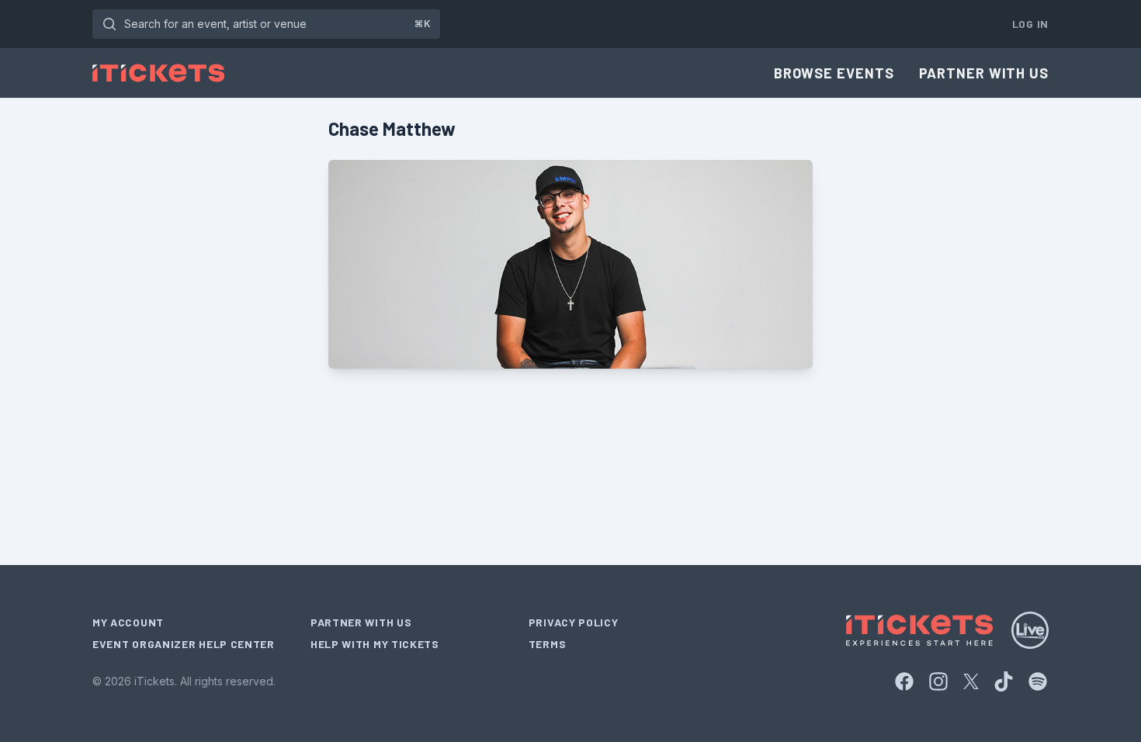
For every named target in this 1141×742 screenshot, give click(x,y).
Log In (1030, 23)
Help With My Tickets (374, 643)
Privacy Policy (574, 622)
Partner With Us (984, 72)
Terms (548, 643)
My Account (128, 622)
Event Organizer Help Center (183, 643)
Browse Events (834, 72)
